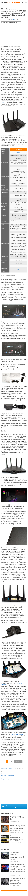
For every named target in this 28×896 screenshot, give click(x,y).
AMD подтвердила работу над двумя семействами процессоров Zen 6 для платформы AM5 (17, 827)
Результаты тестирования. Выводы (10, 777)
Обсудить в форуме (7, 768)
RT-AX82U (18, 152)
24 (22, 821)
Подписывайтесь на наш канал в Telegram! (15, 806)
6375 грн (18, 269)
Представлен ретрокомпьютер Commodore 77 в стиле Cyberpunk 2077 (16, 838)
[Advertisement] (14, 34)
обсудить (15, 19)
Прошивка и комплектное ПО (8, 775)
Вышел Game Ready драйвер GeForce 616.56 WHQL (17, 817)
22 (22, 843)
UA (12, 894)
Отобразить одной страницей (8, 779)
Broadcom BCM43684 (17, 734)
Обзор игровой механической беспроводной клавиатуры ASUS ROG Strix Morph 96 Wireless (18, 856)
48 (19, 875)
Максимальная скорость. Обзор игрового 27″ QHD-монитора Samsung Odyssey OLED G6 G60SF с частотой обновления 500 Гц (17, 869)
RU (15, 894)
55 (19, 885)
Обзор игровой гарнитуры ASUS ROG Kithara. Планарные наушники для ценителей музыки (17, 881)
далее (18, 761)
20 (19, 861)
